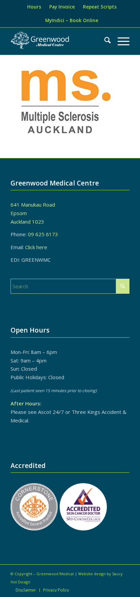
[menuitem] (34, 6)
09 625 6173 (43, 234)
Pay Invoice (62, 7)
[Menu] (120, 41)
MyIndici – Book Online (71, 20)
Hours (34, 7)
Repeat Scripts (100, 7)
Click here (36, 247)
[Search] (104, 41)
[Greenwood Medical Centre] (40, 41)
